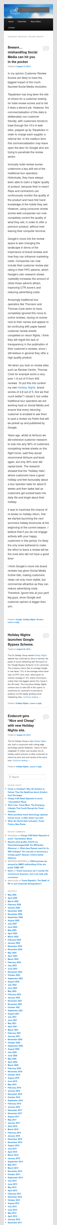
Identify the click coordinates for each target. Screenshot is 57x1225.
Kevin (10, 870)
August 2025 (13, 920)
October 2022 (14, 975)
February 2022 (14, 994)
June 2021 (12, 1020)
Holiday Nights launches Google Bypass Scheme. (21, 639)
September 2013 (15, 1177)
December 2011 (15, 1222)
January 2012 (14, 1219)
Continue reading (32, 696)
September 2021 (15, 1010)
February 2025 (14, 939)
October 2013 (14, 1174)
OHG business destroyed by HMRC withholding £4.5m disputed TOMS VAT (27, 864)
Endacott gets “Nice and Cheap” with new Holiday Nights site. (21, 722)
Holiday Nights (27, 387)
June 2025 (12, 926)
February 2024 (14, 962)
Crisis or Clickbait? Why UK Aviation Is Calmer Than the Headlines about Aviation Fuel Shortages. (27, 792)
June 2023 (12, 968)
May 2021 (12, 1023)
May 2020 (12, 1058)
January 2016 (14, 1135)
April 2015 (12, 1151)
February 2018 (14, 1103)
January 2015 (14, 1158)
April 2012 (12, 1216)
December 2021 (15, 1000)
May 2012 (12, 1212)
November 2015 (15, 1142)
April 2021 (12, 1026)
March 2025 (13, 936)
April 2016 (12, 1126)
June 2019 (12, 1081)
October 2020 (14, 1042)
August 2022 (13, 981)
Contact (11, 27)
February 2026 (14, 904)
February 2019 (14, 1087)
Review (39, 619)
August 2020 (13, 1048)
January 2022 (14, 997)
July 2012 (12, 1206)
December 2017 (15, 1110)
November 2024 (15, 949)
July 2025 (12, 923)
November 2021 (15, 1004)
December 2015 (15, 1139)
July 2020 (12, 1052)
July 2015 (12, 1148)
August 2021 (13, 1013)
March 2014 (13, 1167)
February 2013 (14, 1193)
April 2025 (12, 933)
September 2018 (15, 1100)
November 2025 (15, 914)
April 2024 (12, 955)
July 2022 (12, 984)
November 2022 (15, 971)
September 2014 (15, 1161)
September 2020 (15, 1045)
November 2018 (15, 1094)
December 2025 (15, 910)
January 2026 (14, 907)
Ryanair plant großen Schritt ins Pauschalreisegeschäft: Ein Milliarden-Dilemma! (26, 845)
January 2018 (14, 1106)
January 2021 (14, 1036)
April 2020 (12, 1061)
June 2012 (12, 1209)
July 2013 (12, 1180)
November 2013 (15, 1171)
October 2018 (14, 1097)
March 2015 (13, 1155)
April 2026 (12, 897)
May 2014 (12, 1164)
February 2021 (14, 1033)
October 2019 (14, 1074)
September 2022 (15, 978)
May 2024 (12, 952)
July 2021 (12, 1016)
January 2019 (14, 1090)
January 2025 (14, 942)
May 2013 (12, 1187)
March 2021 (13, 1029)
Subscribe (22, 21)
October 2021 (14, 1007)
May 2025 (12, 930)
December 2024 (15, 946)
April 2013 (12, 1190)
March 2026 (13, 901)
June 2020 (12, 1055)
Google (19, 619)
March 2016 (13, 1129)
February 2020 (14, 1068)
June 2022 (12, 987)
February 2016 (14, 1132)
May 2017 (12, 1119)
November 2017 (15, 1113)
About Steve (36, 21)
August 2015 (13, 1145)
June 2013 (12, 1184)
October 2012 (14, 1200)
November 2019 (15, 1071)
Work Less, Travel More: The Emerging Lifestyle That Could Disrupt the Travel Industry (26, 808)
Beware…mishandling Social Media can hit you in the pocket (22, 54)
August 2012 (13, 1203)
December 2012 (15, 1196)
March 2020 (13, 1065)
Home (10, 21)
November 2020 (15, 1039)
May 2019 (12, 1084)
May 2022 (12, 991)
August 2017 (13, 1116)
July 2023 (12, 965)
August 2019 (13, 1077)
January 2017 (14, 1122)
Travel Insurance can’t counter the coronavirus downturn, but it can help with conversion (28, 873)
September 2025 (15, 917)
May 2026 (12, 894)
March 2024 (13, 959)
